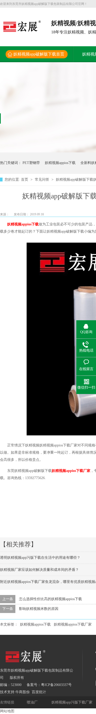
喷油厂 (33, 702)
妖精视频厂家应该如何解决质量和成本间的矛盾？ (39, 570)
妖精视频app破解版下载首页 (38, 54)
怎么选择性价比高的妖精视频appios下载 (50, 599)
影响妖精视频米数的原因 (38, 609)
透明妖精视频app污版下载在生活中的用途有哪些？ (40, 558)
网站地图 (7, 711)
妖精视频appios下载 (60, 163)
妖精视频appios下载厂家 (71, 471)
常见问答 (42, 179)
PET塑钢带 (31, 163)
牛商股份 (22, 692)
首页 (25, 179)
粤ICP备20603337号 (56, 685)
